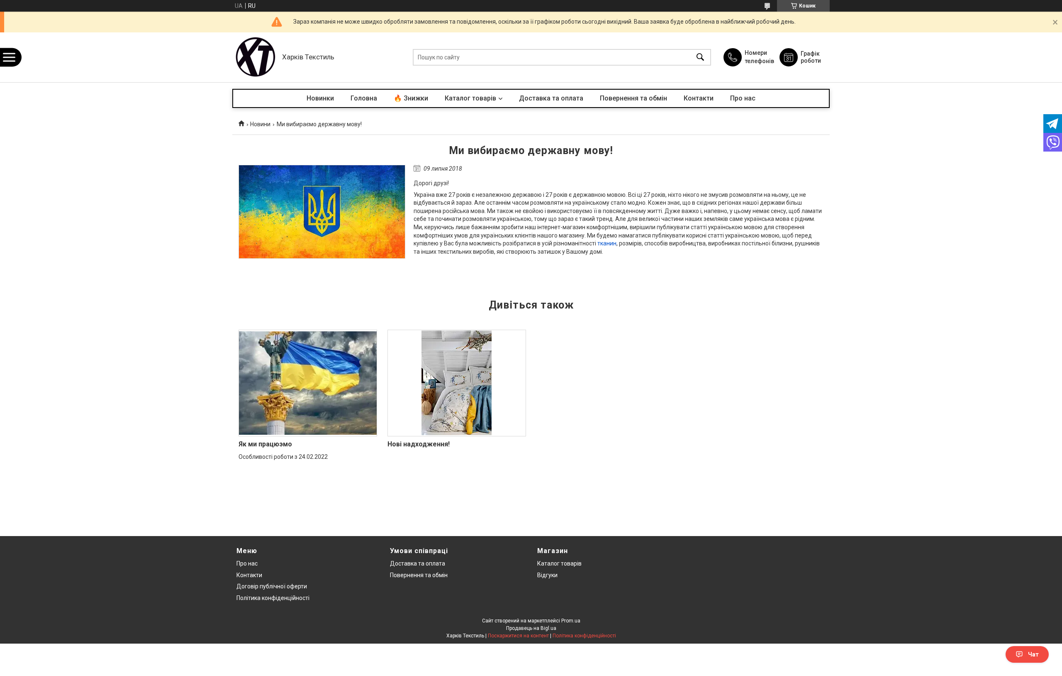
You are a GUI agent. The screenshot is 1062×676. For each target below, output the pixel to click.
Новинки (320, 98)
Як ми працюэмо (265, 444)
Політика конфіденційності (272, 598)
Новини (260, 124)
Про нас (742, 98)
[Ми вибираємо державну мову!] (322, 212)
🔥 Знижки (411, 98)
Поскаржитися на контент (518, 636)
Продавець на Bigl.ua (531, 628)
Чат (1033, 654)
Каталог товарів (470, 98)
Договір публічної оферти (271, 586)
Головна (364, 98)
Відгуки (547, 575)
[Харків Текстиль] (255, 57)
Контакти (699, 98)
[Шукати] (700, 57)
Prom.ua (570, 621)
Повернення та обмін (633, 98)
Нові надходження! (418, 444)
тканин (606, 243)
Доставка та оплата (551, 98)
